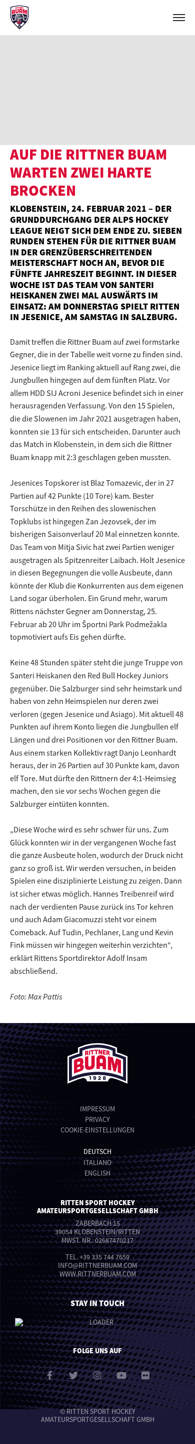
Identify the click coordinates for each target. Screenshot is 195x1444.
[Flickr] (146, 1375)
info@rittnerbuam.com (97, 1265)
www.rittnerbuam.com (98, 1273)
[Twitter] (74, 1375)
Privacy (97, 1119)
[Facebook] (50, 1375)
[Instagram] (98, 1375)
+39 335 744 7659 (105, 1256)
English (97, 1173)
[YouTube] (122, 1375)
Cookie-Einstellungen (97, 1129)
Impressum (97, 1108)
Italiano (98, 1162)
